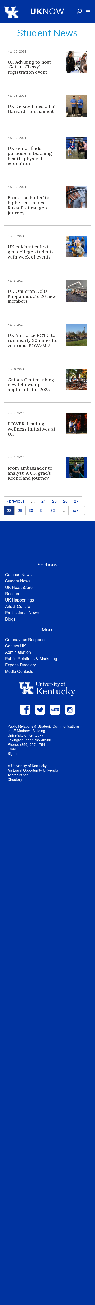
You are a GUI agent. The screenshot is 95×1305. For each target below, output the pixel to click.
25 (54, 501)
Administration (18, 652)
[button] (87, 12)
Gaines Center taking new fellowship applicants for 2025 (31, 385)
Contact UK (15, 646)
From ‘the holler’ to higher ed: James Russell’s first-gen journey (28, 205)
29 (20, 510)
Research (14, 593)
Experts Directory (20, 665)
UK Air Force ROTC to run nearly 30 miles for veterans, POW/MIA (33, 340)
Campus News (18, 574)
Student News (17, 581)
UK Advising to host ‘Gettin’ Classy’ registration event (29, 67)
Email (12, 748)
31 (42, 510)
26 (65, 501)
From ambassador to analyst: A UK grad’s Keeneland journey (30, 473)
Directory (15, 779)
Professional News (22, 612)
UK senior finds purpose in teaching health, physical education (30, 155)
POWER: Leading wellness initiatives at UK (31, 429)
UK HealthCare (19, 587)
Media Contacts (19, 671)
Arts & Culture (17, 606)
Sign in (13, 753)
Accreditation (18, 774)
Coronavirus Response (26, 639)
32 (52, 510)
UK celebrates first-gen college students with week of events (31, 252)
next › (77, 510)
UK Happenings (19, 600)
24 (43, 501)
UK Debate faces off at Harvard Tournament (32, 108)
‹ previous (16, 501)
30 (31, 510)
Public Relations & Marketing (31, 658)
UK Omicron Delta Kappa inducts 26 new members (32, 296)
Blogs (10, 619)
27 (76, 501)
